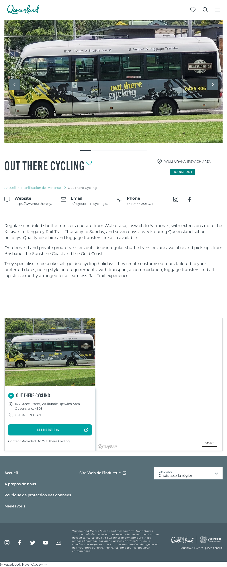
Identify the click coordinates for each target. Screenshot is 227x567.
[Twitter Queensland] (32, 542)
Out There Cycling (44, 165)
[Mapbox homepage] (107, 446)
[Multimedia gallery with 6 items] (113, 85)
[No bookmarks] (193, 10)
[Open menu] (217, 10)
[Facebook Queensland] (19, 542)
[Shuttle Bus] (113, 81)
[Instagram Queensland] (7, 542)
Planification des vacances (41, 188)
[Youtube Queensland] (45, 542)
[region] (113, 251)
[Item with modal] (113, 82)
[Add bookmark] (89, 163)
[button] (14, 84)
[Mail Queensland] (58, 542)
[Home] (23, 12)
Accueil (10, 188)
